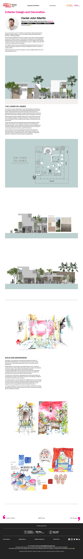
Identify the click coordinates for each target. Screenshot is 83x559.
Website (30, 23)
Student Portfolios (33, 5)
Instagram (48, 23)
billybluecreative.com (39, 539)
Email (23, 23)
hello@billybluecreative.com (48, 545)
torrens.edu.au (6, 539)
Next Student (73, 518)
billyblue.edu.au (22, 539)
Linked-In (38, 23)
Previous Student (10, 518)
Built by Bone (56, 539)
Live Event (52, 5)
